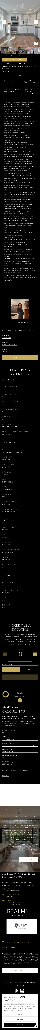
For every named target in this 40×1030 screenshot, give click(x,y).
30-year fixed (8, 739)
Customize (20, 1019)
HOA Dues (6, 762)
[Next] (35, 654)
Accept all (20, 1024)
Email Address (9, 948)
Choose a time (8, 664)
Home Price (7, 730)
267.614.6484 (6, 338)
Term (4, 737)
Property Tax (8, 749)
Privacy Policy (17, 963)
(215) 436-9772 (11, 896)
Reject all (20, 1014)
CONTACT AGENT (20, 357)
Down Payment (9, 743)
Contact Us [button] (28, 860)
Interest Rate (8, 755)
